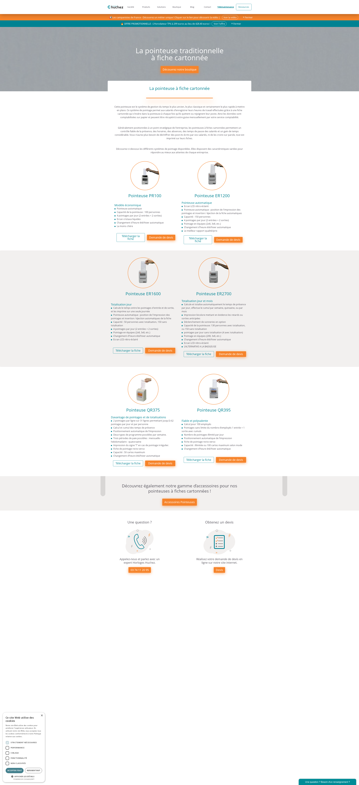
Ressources (243, 7)
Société (130, 7)
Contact (207, 7)
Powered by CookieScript (23, 779)
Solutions (161, 7)
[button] (24, 776)
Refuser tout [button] (33, 770)
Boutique (176, 7)
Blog (192, 7)
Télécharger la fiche (131, 237)
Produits (146, 7)
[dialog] (24, 747)
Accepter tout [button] (14, 770)
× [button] (42, 715)
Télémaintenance (225, 7)
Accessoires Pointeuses (179, 502)
